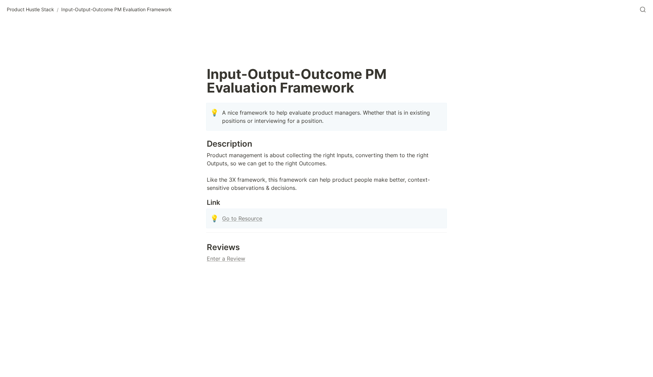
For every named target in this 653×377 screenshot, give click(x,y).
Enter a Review (226, 258)
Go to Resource (242, 218)
